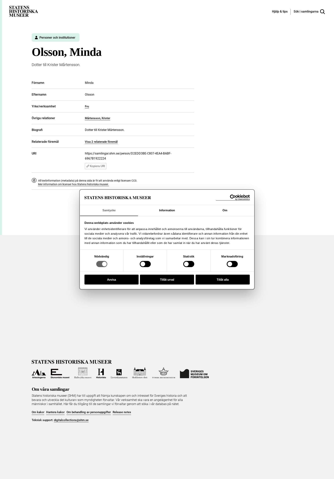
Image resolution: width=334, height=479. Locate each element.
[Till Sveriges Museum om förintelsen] (194, 373)
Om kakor (38, 412)
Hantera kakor (55, 412)
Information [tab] (167, 210)
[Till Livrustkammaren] (119, 373)
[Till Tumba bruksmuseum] (163, 373)
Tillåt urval (167, 279)
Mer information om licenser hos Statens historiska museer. (73, 184)
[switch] (145, 264)
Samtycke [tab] (109, 210)
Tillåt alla (223, 279)
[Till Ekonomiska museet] (60, 373)
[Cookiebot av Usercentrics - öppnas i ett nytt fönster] (233, 197)
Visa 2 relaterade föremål (101, 142)
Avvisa (111, 279)
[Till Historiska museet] (101, 373)
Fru (87, 106)
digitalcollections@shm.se (71, 420)
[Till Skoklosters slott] (139, 373)
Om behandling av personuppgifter (88, 412)
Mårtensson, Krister (97, 118)
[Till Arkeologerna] (39, 373)
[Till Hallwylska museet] (82, 373)
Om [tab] (224, 210)
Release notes (122, 412)
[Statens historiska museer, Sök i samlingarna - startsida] (23, 11)
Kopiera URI (97, 166)
